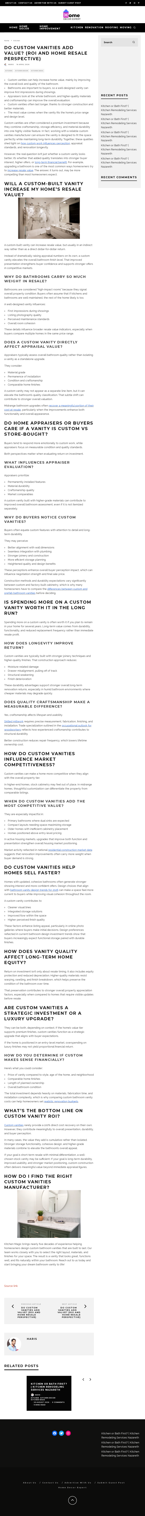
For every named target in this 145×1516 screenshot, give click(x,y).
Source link (11, 1285)
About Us (10, 3)
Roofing (111, 27)
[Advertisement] (119, 70)
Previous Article (31, 1304)
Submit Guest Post (69, 3)
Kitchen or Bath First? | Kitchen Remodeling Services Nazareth (119, 110)
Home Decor (24, 27)
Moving (126, 27)
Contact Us (25, 3)
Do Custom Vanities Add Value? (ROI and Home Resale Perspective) (29, 1312)
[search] (133, 42)
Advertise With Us (45, 3)
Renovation (94, 27)
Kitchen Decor (21, 70)
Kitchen (77, 27)
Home (13, 27)
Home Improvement (50, 27)
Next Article (69, 1304)
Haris (11, 64)
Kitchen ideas (37, 70)
